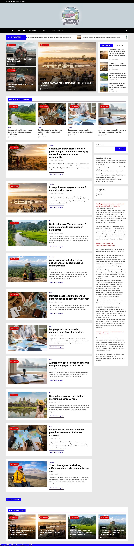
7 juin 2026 (59, 402)
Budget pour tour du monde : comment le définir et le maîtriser (80, 131)
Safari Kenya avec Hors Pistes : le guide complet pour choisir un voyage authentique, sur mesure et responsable (117, 53)
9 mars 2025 (11, 64)
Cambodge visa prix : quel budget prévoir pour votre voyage (66, 397)
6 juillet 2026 (113, 79)
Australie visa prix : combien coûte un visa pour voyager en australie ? (112, 131)
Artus (52, 160)
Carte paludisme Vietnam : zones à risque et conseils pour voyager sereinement (117, 75)
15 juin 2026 (103, 135)
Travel (43, 30)
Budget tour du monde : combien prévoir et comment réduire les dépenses (66, 432)
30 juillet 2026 (114, 59)
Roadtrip (21, 30)
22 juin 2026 (72, 135)
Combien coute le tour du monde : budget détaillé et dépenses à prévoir (50, 132)
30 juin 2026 (44, 89)
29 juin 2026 (42, 137)
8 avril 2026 (59, 474)
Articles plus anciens (13, 499)
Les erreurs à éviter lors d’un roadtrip (20, 85)
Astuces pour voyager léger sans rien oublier (19, 60)
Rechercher (99, 145)
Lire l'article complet (56, 174)
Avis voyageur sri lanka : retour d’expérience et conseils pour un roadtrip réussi (65, 84)
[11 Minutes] (82, 124)
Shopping (32, 30)
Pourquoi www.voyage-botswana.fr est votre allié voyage (85, 37)
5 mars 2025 (11, 89)
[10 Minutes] (22, 124)
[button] (42, 68)
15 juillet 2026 (114, 69)
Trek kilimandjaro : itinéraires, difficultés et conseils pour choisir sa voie (69, 468)
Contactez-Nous (56, 30)
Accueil (10, 30)
